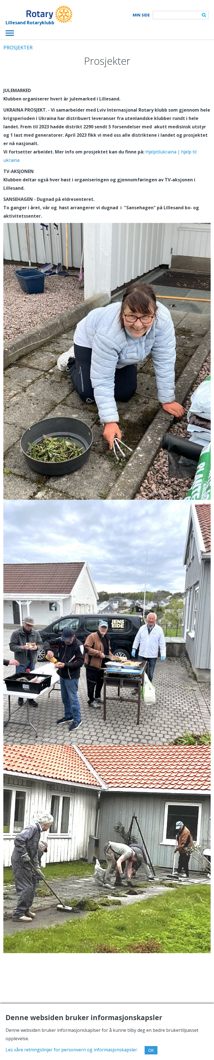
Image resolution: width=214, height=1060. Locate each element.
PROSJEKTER (18, 47)
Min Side (141, 15)
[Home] (39, 14)
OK (151, 1050)
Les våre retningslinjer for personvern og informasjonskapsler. (72, 1050)
